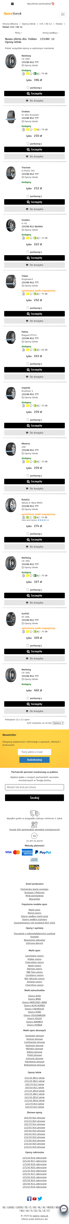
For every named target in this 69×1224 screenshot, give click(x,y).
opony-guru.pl (40, 1216)
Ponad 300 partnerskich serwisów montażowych (34, 829)
